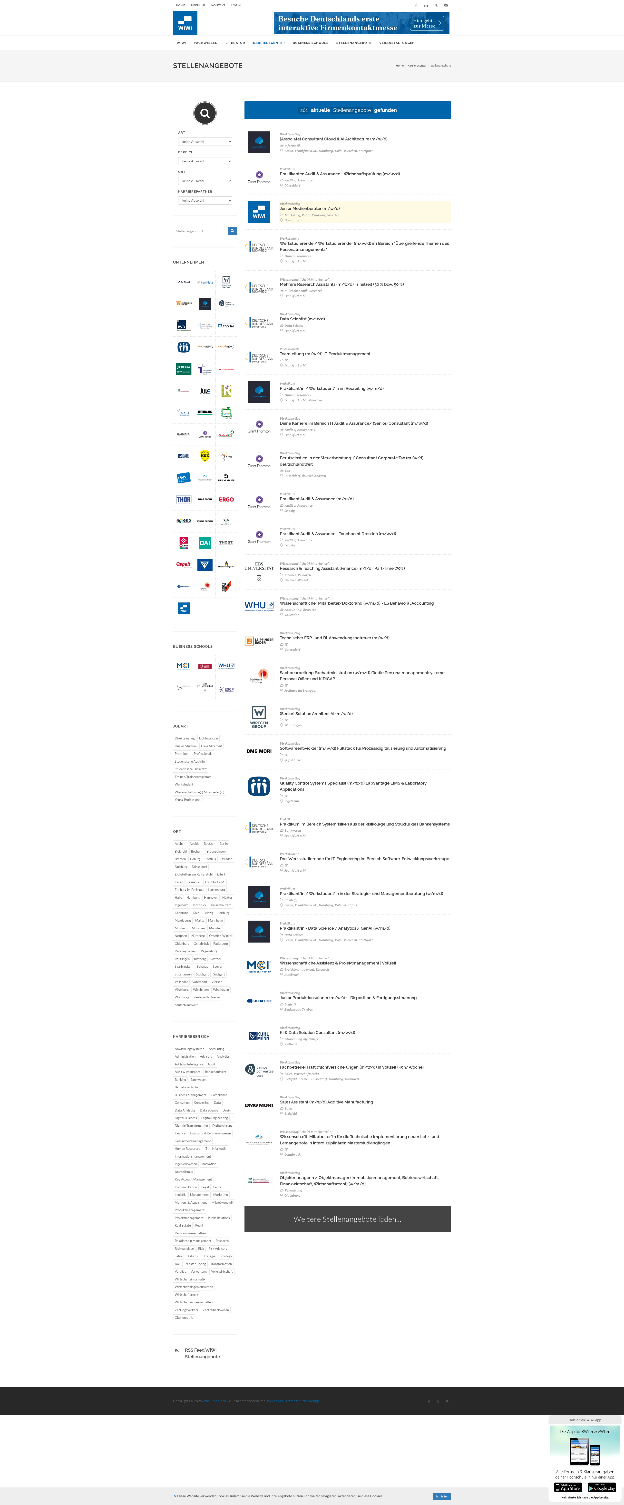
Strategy (226, 1256)
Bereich (186, 152)
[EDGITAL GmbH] (226, 326)
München (198, 928)
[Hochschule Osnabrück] (205, 478)
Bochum (196, 851)
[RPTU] (184, 688)
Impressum (275, 1401)
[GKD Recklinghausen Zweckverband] (184, 521)
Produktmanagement (190, 1210)
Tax (177, 1264)
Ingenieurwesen (186, 1164)
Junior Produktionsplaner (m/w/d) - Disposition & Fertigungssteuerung (348, 997)
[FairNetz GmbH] (205, 282)
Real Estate (183, 1225)
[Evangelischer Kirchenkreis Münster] (205, 369)
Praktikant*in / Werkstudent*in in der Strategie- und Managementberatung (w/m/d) (361, 893)
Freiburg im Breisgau (189, 890)
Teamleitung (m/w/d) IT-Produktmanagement (325, 353)
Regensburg (209, 951)
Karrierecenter (417, 65)
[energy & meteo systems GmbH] (205, 347)
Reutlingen (182, 959)
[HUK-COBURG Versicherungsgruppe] (205, 456)
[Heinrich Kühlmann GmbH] (184, 456)
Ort (181, 172)
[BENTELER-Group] (205, 565)
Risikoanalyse (184, 1248)
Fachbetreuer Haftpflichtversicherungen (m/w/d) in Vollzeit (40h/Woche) (352, 1067)
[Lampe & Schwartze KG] (226, 304)
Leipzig (208, 913)
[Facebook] (416, 5)
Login (236, 5)
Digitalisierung (222, 1126)
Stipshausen (183, 974)
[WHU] (226, 666)
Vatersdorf (199, 982)
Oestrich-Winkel (220, 936)
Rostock (216, 959)
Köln (196, 913)
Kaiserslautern (221, 905)
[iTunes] (568, 1487)
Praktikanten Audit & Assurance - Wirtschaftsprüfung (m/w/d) (340, 173)
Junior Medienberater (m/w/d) (310, 208)
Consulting (182, 1102)
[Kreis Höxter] (226, 413)
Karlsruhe (181, 913)
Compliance (219, 1095)
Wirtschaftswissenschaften (194, 1302)
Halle (178, 897)
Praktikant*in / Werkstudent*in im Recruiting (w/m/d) (332, 388)
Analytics (223, 1056)
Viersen (217, 982)
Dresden (226, 859)
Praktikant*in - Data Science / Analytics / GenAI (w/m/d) (335, 928)
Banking (180, 1080)
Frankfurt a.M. (215, 882)
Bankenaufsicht (215, 1072)
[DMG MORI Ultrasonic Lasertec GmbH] (205, 500)
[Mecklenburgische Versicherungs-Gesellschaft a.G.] (226, 565)
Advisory (206, 1056)
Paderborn (220, 943)
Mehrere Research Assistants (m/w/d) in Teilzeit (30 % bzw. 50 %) (342, 284)
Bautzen (209, 844)
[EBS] (205, 688)
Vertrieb (180, 1271)
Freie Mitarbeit (211, 746)
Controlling (201, 1102)
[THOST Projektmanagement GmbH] (226, 543)
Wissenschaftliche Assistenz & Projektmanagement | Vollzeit (338, 963)
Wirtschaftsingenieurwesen (194, 1287)
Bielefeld (181, 851)
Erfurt (221, 874)
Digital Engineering (214, 1118)
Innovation (208, 1164)
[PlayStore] (602, 1487)
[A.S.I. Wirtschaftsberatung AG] (184, 413)
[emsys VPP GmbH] (226, 347)
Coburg (195, 859)
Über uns (198, 5)
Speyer (218, 966)
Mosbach (181, 928)
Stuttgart (202, 974)
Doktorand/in (208, 738)
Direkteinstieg (185, 738)
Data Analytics (185, 1110)
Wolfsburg (182, 997)
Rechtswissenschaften (190, 1233)
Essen (179, 882)
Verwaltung (199, 1271)
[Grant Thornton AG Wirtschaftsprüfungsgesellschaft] (205, 434)
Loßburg (223, 913)
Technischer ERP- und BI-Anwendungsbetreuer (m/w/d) (335, 637)
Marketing (220, 1195)
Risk (201, 1248)
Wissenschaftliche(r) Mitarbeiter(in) (199, 792)
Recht (199, 1225)
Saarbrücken (183, 966)
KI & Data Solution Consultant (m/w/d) (317, 1032)
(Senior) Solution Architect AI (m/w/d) (316, 713)
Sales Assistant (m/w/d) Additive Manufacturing (326, 1102)
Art (181, 132)
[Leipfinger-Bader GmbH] (184, 304)
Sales (178, 1256)
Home (180, 5)
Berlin (224, 844)
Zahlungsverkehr (186, 1310)
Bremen (180, 859)
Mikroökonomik (223, 1202)
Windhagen (221, 990)
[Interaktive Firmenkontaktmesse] (361, 23)
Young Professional (188, 800)
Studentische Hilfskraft (191, 769)
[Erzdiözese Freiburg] (205, 586)
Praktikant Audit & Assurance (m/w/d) (317, 498)
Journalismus (184, 1172)
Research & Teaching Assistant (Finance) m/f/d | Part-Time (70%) (342, 568)
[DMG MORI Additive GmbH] (205, 521)
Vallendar (181, 982)
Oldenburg (182, 943)
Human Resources (187, 1149)
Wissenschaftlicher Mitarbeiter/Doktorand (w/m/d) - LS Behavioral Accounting (357, 603)
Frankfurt (194, 882)
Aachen (180, 844)
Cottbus (210, 859)
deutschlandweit (186, 1005)
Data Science (209, 1110)
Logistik (180, 1195)
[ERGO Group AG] (226, 500)
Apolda (194, 844)
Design (227, 1110)
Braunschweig (216, 851)
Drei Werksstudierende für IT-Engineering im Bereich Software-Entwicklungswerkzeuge (364, 858)
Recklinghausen (185, 951)
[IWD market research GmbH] (184, 326)
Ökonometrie (184, 1317)
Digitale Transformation (191, 1126)
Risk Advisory (217, 1248)
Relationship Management (193, 1241)
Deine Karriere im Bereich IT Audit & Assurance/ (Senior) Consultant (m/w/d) (354, 423)
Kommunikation (186, 1187)
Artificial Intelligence (189, 1064)
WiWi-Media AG (215, 1401)
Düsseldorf (199, 867)
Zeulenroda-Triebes (207, 997)
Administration (185, 1056)
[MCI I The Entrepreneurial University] (184, 666)
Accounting (216, 1049)
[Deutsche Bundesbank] (205, 326)
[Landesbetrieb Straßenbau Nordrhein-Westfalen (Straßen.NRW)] (226, 434)
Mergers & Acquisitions (191, 1202)
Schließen (442, 1496)
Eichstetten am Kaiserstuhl (194, 874)
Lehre (217, 1187)
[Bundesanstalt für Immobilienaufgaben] (184, 391)
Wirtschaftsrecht (186, 1295)
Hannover (211, 897)
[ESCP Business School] (226, 688)
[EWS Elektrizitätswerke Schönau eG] (184, 478)
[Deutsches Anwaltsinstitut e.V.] (205, 543)
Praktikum (182, 754)
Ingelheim (181, 905)
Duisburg (181, 867)
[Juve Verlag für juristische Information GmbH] (205, 391)
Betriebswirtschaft (188, 1087)
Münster (215, 928)
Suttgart (219, 974)
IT (206, 1149)
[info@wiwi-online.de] (446, 5)
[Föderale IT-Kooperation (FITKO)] (226, 456)
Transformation (221, 1264)
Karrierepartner (195, 191)
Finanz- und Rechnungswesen (210, 1133)
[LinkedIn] (426, 5)
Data (217, 1102)
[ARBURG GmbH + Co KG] (205, 413)
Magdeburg (183, 920)
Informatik (219, 1149)
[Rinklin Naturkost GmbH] (226, 391)
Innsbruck (199, 905)
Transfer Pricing (195, 1264)
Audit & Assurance (188, 1072)
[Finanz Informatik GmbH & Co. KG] (226, 369)
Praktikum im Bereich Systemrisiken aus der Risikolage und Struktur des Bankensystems (365, 824)
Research (222, 1241)
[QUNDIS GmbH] (184, 434)
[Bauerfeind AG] (184, 586)
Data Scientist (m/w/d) (302, 318)
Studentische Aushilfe (190, 761)
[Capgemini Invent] (205, 304)
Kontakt (218, 5)
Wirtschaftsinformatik (190, 1279)
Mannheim (215, 920)
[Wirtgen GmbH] (226, 282)
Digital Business (186, 1118)
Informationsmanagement (193, 1156)
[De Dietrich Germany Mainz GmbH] (184, 282)
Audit (211, 1064)
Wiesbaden (201, 990)
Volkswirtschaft (222, 1271)
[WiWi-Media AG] (184, 608)
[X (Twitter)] (436, 5)
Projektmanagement (189, 1218)
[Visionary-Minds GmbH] (226, 586)
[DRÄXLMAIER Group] (226, 478)
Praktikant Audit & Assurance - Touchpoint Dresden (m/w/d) (338, 533)
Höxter (227, 897)
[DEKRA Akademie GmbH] (184, 369)
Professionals (203, 754)
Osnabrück (201, 943)
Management (199, 1195)
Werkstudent (184, 784)
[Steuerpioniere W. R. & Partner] (226, 521)
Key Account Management (193, 1179)
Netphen (181, 936)
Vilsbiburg (182, 990)
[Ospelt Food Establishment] (184, 565)
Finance (180, 1133)
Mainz (199, 920)
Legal (205, 1187)
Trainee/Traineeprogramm (193, 777)
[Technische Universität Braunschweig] (205, 666)
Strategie (209, 1256)
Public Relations (219, 1218)
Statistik (192, 1256)
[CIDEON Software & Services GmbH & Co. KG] (184, 543)
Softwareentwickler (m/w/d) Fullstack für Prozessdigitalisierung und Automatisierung (363, 748)
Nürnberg (198, 936)
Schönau (202, 966)
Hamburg (193, 897)
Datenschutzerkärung (302, 1401)
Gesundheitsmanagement (193, 1141)
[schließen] (174, 1496)
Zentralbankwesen (216, 1310)
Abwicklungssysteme (189, 1049)
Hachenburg (216, 890)
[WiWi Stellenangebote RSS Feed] (177, 1351)
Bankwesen (198, 1080)
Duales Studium (186, 746)
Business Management (190, 1095)
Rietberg (200, 959)
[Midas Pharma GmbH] (184, 347)
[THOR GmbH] (184, 500)
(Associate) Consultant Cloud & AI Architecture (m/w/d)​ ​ (334, 139)
